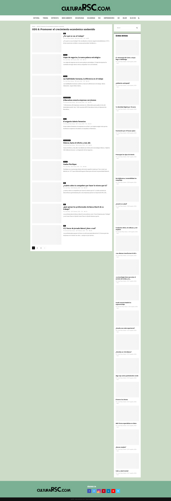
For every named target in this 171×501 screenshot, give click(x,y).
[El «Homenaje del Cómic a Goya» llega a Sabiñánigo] (127, 47)
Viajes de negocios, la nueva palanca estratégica (81, 57)
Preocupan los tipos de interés (125, 154)
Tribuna (45, 18)
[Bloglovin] (118, 491)
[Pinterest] (104, 491)
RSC (99, 18)
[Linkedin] (108, 491)
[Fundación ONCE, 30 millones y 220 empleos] (127, 218)
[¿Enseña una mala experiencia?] (127, 318)
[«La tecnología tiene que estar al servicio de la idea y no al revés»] (127, 267)
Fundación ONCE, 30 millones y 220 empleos (126, 229)
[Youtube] (113, 491)
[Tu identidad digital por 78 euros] (127, 97)
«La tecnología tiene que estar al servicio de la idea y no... (126, 278)
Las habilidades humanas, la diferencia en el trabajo (83, 78)
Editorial (36, 18)
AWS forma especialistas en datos (126, 423)
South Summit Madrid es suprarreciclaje (123, 303)
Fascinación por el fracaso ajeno (125, 131)
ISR (119, 18)
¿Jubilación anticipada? (123, 83)
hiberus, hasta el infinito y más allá (76, 142)
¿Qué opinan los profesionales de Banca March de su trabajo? (83, 208)
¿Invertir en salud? (121, 204)
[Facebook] (89, 491)
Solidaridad (91, 18)
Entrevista (55, 18)
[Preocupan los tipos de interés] (127, 144)
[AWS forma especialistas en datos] (127, 413)
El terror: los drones (122, 399)
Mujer (125, 18)
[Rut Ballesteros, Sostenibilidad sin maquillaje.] (127, 168)
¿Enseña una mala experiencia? (125, 328)
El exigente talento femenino (74, 121)
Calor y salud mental (122, 471)
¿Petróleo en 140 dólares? (124, 352)
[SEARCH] (137, 28)
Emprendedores (109, 18)
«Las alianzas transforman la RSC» (126, 253)
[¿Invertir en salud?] (127, 194)
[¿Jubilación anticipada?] (127, 73)
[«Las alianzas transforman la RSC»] (127, 243)
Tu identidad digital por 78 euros (126, 107)
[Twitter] (94, 491)
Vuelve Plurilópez (70, 164)
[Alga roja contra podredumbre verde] (127, 366)
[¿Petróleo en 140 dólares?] (127, 342)
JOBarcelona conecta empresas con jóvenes (79, 100)
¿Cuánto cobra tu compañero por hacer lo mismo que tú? (85, 185)
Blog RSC (133, 18)
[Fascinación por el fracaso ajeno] (127, 121)
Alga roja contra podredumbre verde (127, 376)
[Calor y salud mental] (127, 461)
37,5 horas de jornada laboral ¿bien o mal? (79, 228)
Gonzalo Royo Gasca (70, 102)
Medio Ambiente (67, 18)
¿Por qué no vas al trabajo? (73, 36)
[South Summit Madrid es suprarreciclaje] (127, 292)
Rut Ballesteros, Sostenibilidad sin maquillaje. (126, 179)
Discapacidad (79, 18)
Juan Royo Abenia (69, 38)
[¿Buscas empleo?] (127, 437)
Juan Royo (67, 59)
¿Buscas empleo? (121, 447)
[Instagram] (99, 491)
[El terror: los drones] (127, 389)
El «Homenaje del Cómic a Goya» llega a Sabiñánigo (126, 58)
